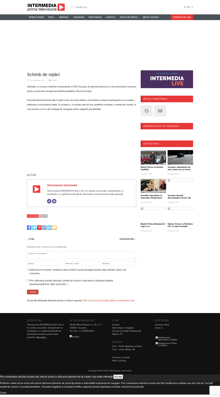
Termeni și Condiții (121, 357)
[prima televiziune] (46, 7)
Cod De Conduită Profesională (126, 331)
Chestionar (95, 17)
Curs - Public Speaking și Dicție (127, 346)
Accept (118, 376)
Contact (111, 17)
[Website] (49, 201)
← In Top (30, 239)
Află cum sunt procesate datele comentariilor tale (109, 300)
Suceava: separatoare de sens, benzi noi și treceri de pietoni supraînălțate (179, 169)
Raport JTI (117, 334)
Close (3, 392)
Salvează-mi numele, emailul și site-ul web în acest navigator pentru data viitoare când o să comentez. (77, 272)
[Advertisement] (110, 47)
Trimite (32, 292)
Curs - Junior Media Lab (123, 349)
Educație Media (129, 17)
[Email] (54, 201)
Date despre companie (123, 328)
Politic (54, 80)
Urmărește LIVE (182, 17)
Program (79, 17)
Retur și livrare (119, 360)
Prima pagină (36, 17)
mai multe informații (102, 376)
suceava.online (162, 324)
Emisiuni (63, 17)
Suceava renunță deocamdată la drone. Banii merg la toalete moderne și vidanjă (180, 199)
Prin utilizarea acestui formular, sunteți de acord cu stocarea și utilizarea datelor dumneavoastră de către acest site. (71, 282)
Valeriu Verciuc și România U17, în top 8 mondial (180, 225)
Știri (50, 17)
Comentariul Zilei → (128, 239)
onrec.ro (159, 328)
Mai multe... (41, 337)
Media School (151, 17)
